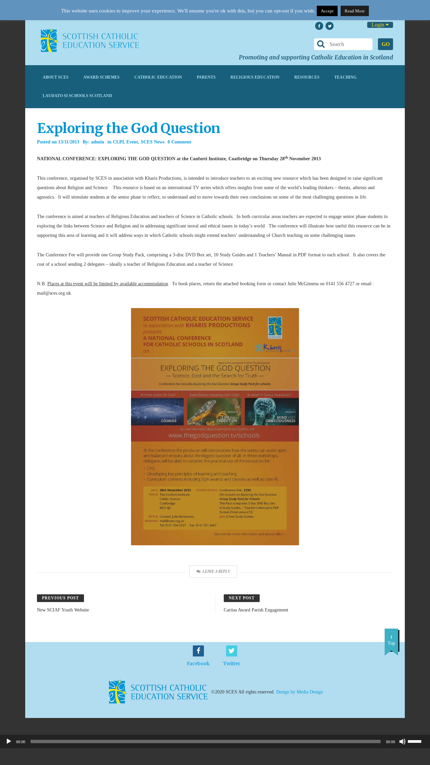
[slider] (417, 741)
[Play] (8, 741)
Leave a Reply (216, 571)
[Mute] (402, 741)
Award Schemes (101, 77)
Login (379, 25)
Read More (355, 10)
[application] (215, 741)
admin (97, 141)
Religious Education (255, 77)
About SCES (56, 77)
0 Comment (179, 141)
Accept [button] (327, 10)
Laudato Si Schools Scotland (77, 95)
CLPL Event (125, 141)
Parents (206, 77)
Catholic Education (158, 77)
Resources (306, 77)
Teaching (345, 77)
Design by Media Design (299, 691)
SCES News (152, 141)
